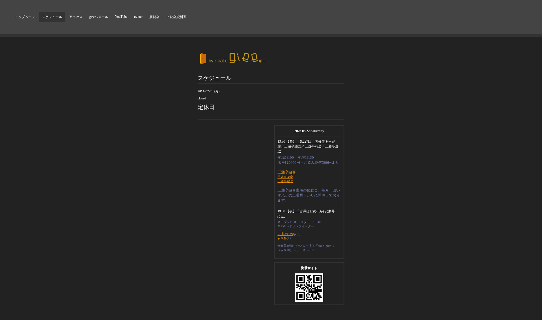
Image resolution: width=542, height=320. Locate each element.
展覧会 (154, 17)
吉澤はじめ (285, 234)
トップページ (25, 17)
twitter (138, 17)
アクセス (75, 17)
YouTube (121, 17)
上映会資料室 (176, 17)
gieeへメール (98, 17)
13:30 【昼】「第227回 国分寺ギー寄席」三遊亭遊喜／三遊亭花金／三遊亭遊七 (307, 146)
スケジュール (52, 17)
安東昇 (282, 238)
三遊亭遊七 (285, 181)
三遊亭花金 (285, 176)
